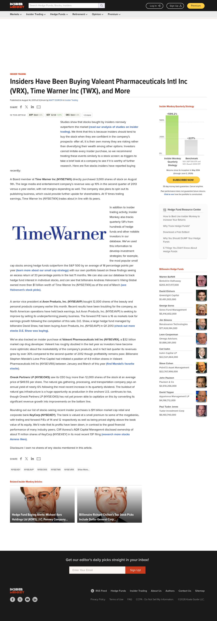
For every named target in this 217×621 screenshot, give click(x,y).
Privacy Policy (98, 599)
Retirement (79, 14)
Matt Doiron (56, 100)
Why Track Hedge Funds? (176, 226)
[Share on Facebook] (21, 106)
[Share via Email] (38, 106)
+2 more (87, 115)
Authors (170, 591)
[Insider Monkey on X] (21, 599)
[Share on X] (27, 106)
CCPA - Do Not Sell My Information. (155, 599)
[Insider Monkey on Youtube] (28, 599)
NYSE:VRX (69, 469)
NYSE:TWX (56, 469)
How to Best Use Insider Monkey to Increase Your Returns (181, 218)
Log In (153, 6)
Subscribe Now (183, 180)
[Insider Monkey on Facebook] (13, 599)
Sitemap (200, 591)
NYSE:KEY (15, 469)
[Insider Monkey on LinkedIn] (36, 599)
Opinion (97, 14)
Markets (15, 14)
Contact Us (185, 591)
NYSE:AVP (29, 469)
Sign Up (174, 6)
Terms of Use (116, 599)
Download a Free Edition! (176, 232)
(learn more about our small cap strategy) (42, 270)
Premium (196, 5)
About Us (156, 591)
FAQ (129, 599)
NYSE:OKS (42, 469)
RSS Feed (101, 591)
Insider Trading (35, 14)
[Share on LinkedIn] (32, 106)
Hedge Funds (58, 14)
